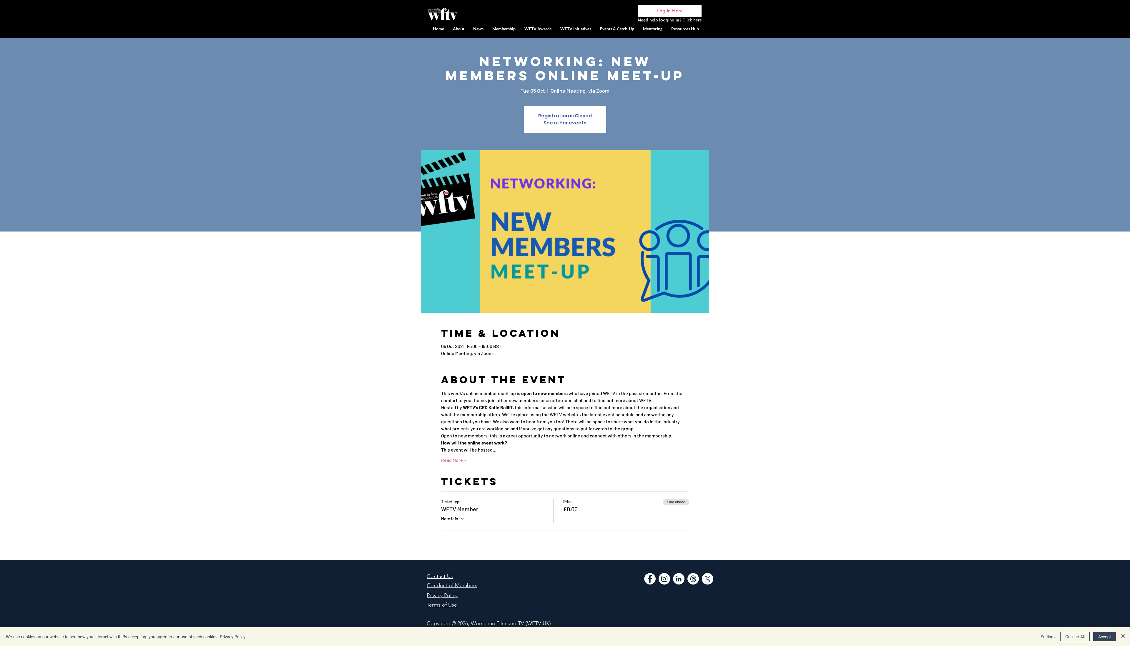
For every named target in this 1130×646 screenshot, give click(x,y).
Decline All (1075, 637)
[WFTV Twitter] (707, 579)
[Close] (1122, 636)
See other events (565, 122)
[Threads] (693, 579)
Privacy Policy (232, 637)
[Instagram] (664, 579)
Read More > (453, 460)
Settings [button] (1048, 637)
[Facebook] (650, 579)
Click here (692, 20)
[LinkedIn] (678, 579)
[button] (576, 28)
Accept (1104, 637)
